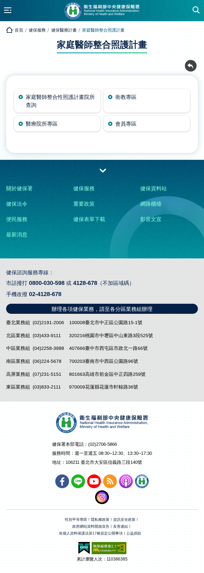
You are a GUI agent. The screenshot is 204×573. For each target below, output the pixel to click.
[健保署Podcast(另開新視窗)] (126, 481)
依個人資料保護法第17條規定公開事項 (91, 533)
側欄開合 (8, 10)
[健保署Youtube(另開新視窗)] (94, 481)
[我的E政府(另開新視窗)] (84, 548)
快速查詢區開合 (196, 10)
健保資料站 (153, 188)
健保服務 (37, 30)
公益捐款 (133, 533)
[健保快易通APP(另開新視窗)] (142, 481)
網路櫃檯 (151, 204)
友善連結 (120, 526)
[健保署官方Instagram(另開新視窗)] (102, 497)
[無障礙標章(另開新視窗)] (109, 548)
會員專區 (126, 124)
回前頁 (191, 63)
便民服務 (16, 219)
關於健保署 (19, 188)
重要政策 (84, 204)
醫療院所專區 (42, 124)
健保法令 (16, 204)
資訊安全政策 (124, 520)
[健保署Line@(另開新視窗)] (78, 481)
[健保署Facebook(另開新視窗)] (62, 481)
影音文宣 (151, 219)
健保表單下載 (89, 219)
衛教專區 (126, 97)
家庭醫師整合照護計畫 (103, 30)
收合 (102, 170)
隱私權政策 (100, 520)
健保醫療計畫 (64, 30)
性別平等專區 (76, 520)
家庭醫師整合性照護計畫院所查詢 (60, 101)
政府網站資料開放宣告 (90, 526)
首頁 (19, 30)
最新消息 (16, 234)
